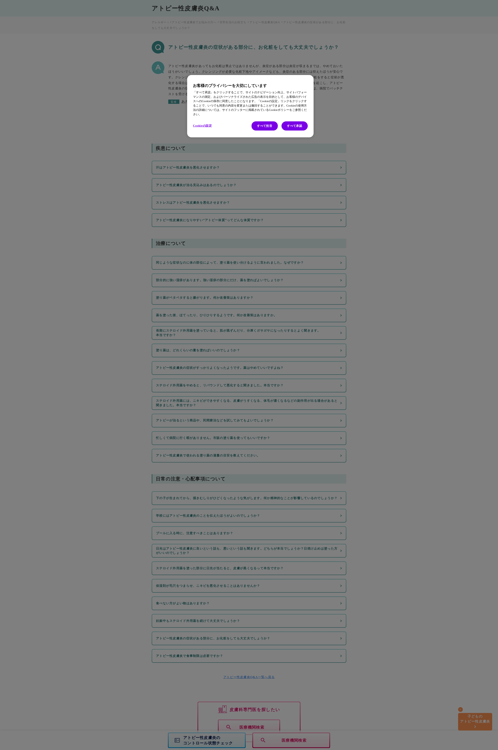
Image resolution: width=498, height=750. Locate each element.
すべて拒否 (264, 125)
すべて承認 (294, 125)
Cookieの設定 (202, 125)
